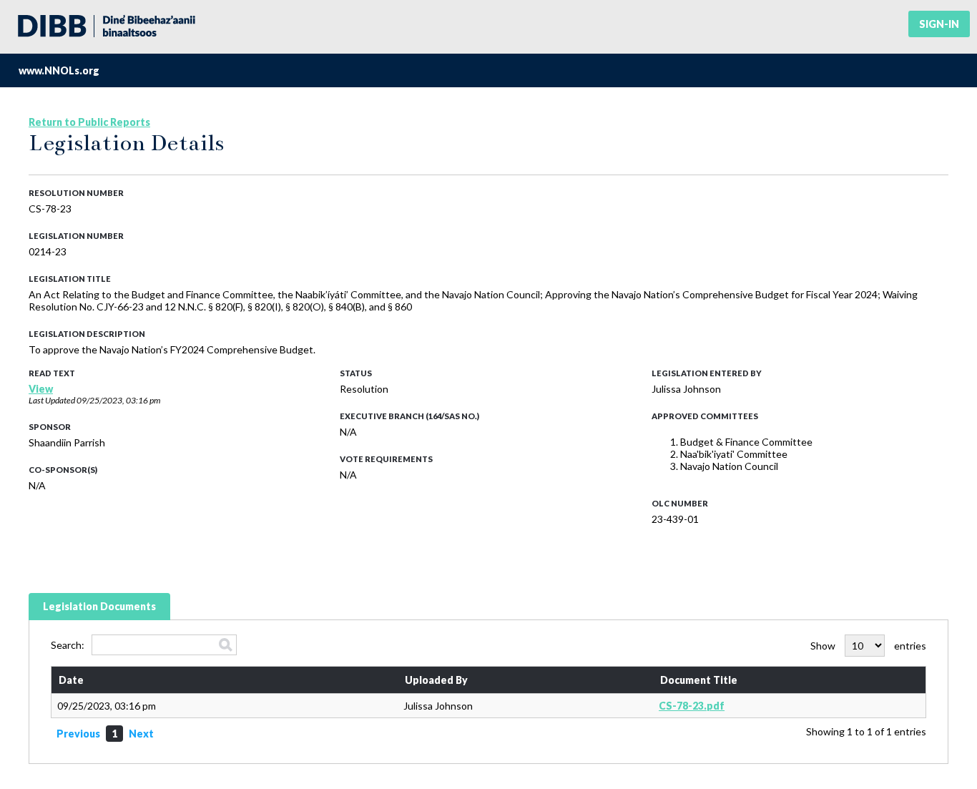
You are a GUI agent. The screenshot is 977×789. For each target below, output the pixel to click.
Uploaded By (436, 680)
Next (141, 733)
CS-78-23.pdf (692, 706)
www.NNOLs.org (59, 70)
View (41, 389)
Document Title (698, 680)
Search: (67, 645)
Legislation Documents (99, 606)
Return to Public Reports (89, 122)
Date (71, 680)
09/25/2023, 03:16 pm (118, 400)
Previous (78, 733)
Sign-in (939, 24)
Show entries (868, 645)
